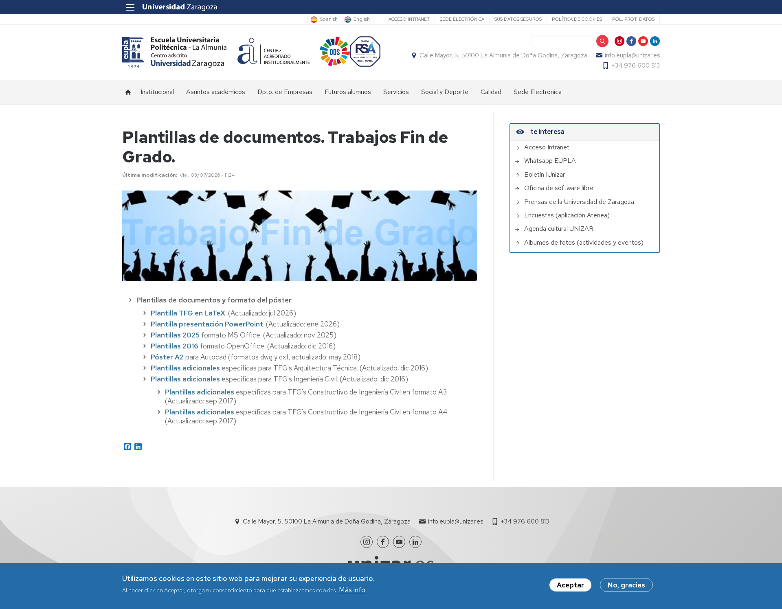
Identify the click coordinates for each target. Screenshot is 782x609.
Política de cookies (577, 19)
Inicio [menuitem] (128, 92)
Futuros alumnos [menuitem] (348, 92)
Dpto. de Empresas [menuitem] (284, 92)
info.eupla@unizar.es (632, 55)
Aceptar (570, 585)
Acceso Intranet (409, 19)
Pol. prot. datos (633, 19)
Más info (352, 590)
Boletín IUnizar (544, 174)
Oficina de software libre (558, 188)
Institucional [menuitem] (157, 92)
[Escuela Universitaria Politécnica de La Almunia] (174, 52)
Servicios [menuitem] (396, 92)
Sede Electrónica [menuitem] (538, 92)
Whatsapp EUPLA (550, 160)
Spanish (329, 19)
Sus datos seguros (518, 19)
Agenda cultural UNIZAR (558, 228)
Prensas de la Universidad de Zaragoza (579, 202)
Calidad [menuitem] (491, 92)
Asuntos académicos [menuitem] (215, 92)
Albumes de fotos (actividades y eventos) (584, 242)
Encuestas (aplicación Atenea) (567, 215)
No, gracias (626, 585)
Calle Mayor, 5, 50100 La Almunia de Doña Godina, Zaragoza (503, 55)
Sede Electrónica (462, 19)
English (362, 19)
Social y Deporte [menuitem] (444, 92)
